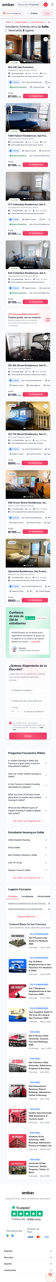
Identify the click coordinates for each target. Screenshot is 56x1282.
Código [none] (15, 707)
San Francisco (37, 22)
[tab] (12, 896)
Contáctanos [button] (10, 1270)
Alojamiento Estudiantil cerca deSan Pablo (25, 909)
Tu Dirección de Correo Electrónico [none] (27, 701)
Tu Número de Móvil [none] (34, 711)
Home (8, 22)
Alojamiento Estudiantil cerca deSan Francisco (27, 903)
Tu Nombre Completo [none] (22, 690)
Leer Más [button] (35, 641)
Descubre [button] (8, 1257)
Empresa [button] (8, 1251)
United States (21, 22)
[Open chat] (51, 1277)
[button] (33, 4)
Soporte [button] (7, 1263)
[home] (8, 4)
